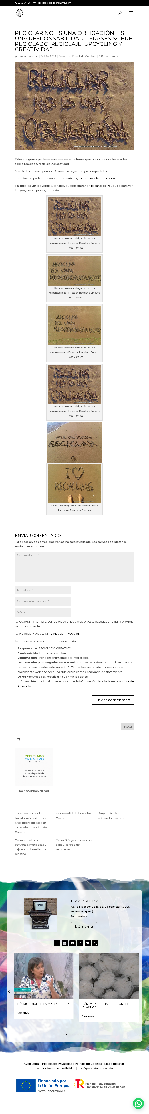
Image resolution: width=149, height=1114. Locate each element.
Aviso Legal (32, 1063)
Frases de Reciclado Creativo (77, 56)
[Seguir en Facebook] (57, 943)
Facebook (70, 178)
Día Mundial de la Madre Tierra (43, 1004)
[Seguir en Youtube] (72, 943)
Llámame (84, 926)
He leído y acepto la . (49, 633)
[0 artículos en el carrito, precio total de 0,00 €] (18, 739)
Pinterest (100, 178)
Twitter (115, 178)
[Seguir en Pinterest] (88, 943)
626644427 (24, 2)
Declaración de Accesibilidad (55, 1068)
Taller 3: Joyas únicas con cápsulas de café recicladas (74, 844)
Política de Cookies (88, 1063)
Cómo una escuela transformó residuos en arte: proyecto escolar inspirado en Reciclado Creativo (31, 823)
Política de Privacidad (64, 633)
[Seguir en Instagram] (65, 943)
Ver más (23, 1012)
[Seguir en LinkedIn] (80, 943)
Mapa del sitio (114, 1063)
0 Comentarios (108, 56)
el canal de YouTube (105, 185)
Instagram (85, 178)
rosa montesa (29, 56)
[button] (9, 991)
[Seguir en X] (95, 943)
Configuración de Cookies (96, 1068)
